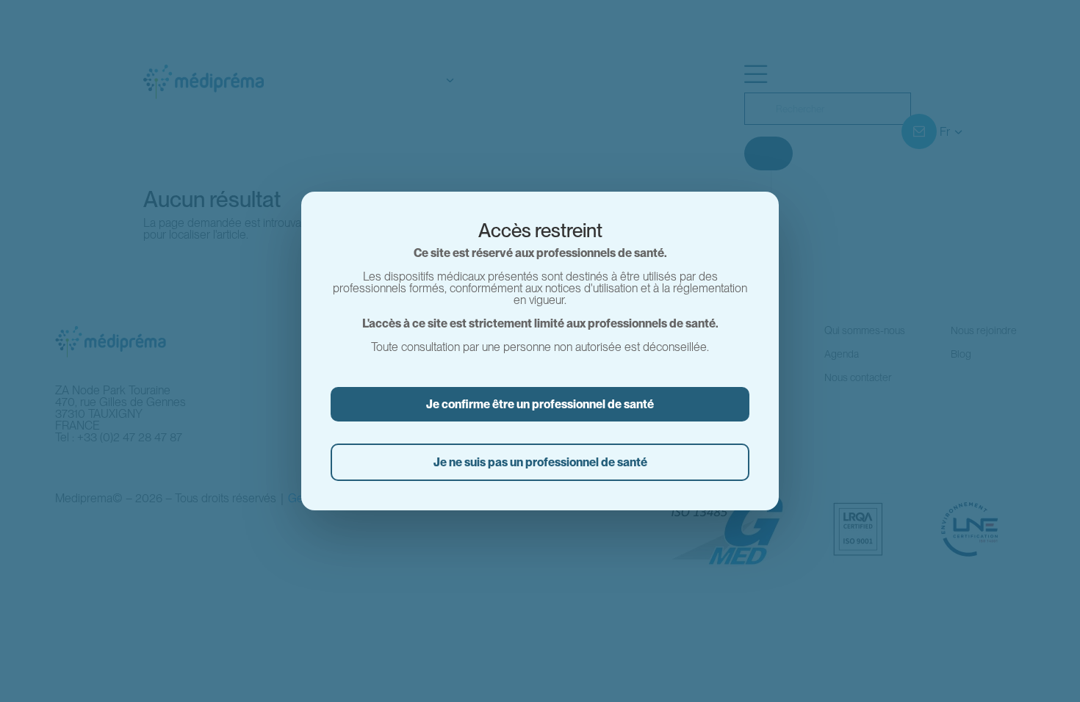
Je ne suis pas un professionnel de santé (540, 462)
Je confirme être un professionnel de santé (540, 404)
